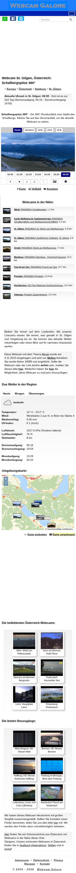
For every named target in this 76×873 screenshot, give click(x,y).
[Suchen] (70, 19)
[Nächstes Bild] (43, 181)
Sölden (52, 845)
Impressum (22, 860)
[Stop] (34, 181)
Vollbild (36, 188)
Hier (6, 834)
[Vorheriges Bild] (10, 181)
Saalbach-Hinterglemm (33, 845)
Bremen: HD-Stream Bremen (52, 750)
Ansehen (52, 188)
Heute (17, 130)
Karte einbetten (37, 534)
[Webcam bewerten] (65, 181)
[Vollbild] (54, 181)
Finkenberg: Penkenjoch (52, 706)
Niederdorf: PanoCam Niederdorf (52, 804)
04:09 (47, 174)
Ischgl (7, 848)
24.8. (40, 130)
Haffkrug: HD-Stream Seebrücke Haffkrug (24, 777)
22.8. (59, 130)
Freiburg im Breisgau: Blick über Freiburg (52, 777)
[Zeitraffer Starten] (19, 181)
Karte (22, 188)
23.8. (49, 130)
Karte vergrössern (64, 534)
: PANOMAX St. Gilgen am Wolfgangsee (39, 229)
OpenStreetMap (54, 529)
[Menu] (71, 13)
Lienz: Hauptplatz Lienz (24, 706)
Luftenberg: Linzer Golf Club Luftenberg (24, 804)
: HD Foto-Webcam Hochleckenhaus (38, 285)
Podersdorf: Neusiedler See (52, 679)
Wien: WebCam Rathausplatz (24, 652)
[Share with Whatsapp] (4, 18)
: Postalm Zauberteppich (30, 294)
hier (20, 368)
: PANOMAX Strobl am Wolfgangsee (35, 248)
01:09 (20, 174)
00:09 (10, 174)
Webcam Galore (49, 869)
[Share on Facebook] (13, 18)
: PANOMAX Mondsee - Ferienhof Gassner (40, 257)
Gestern (29, 130)
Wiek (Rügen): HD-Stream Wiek (24, 750)
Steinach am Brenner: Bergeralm (24, 679)
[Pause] (27, 181)
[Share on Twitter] (21, 18)
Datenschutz (41, 860)
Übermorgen (36, 393)
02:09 (29, 174)
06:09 (66, 174)
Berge (45, 354)
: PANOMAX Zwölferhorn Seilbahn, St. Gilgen (41, 238)
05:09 (56, 174)
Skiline (51, 357)
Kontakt (45, 863)
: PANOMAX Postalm (28, 276)
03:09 (38, 174)
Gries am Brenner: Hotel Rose (52, 652)
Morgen (19, 393)
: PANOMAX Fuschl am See (35, 267)
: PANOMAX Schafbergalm (30, 209)
